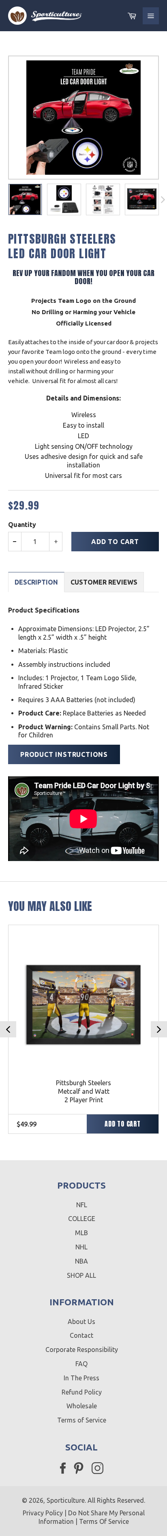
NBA (81, 1261)
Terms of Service (81, 1420)
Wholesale (81, 1406)
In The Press (81, 1378)
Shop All (81, 1275)
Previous (8, 1029)
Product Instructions (64, 754)
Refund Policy (82, 1392)
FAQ (81, 1363)
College (81, 1218)
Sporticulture (66, 1500)
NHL (81, 1247)
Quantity (22, 524)
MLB (81, 1232)
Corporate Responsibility (81, 1349)
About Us (81, 1321)
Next (159, 1029)
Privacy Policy (43, 1513)
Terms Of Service (104, 1521)
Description (36, 582)
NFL (81, 1204)
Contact (81, 1335)
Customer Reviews (104, 582)
